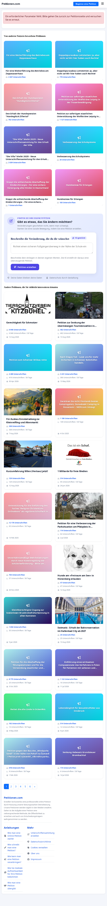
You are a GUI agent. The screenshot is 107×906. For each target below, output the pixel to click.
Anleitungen (11, 827)
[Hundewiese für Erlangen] (79, 187)
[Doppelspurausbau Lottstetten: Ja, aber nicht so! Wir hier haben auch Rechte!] (79, 60)
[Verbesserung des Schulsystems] (79, 144)
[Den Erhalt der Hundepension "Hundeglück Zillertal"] (28, 103)
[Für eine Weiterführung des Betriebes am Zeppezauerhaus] (28, 60)
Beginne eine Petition (86, 4)
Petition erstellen (27, 267)
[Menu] (102, 4)
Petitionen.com (11, 3)
